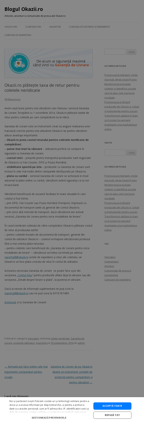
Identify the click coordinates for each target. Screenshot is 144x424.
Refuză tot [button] (112, 415)
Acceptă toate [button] (112, 405)
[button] (49, 416)
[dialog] (72, 410)
